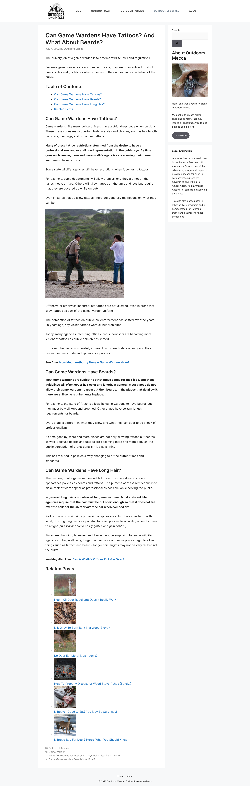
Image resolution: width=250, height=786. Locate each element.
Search (176, 30)
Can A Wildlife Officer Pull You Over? (98, 559)
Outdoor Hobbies (132, 10)
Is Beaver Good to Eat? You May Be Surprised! (85, 711)
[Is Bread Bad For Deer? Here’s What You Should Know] (65, 734)
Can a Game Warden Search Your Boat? (72, 759)
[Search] (177, 43)
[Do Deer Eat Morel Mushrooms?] (65, 650)
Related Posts (63, 109)
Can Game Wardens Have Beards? (77, 99)
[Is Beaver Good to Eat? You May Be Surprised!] (65, 706)
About (193, 10)
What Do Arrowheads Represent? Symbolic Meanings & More (84, 755)
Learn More (181, 135)
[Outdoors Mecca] (56, 11)
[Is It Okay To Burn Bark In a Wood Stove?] (65, 622)
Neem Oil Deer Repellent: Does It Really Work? (86, 599)
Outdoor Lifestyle (166, 10)
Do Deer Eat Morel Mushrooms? (75, 655)
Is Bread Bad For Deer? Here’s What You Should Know (90, 739)
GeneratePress (144, 781)
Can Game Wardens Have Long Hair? (79, 104)
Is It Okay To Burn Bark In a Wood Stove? (82, 627)
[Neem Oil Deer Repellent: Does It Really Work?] (65, 594)
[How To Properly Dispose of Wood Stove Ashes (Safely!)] (65, 678)
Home (77, 10)
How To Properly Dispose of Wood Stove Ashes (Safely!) (92, 683)
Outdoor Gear (101, 10)
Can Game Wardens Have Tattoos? (78, 94)
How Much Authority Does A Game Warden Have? (94, 362)
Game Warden (57, 751)
